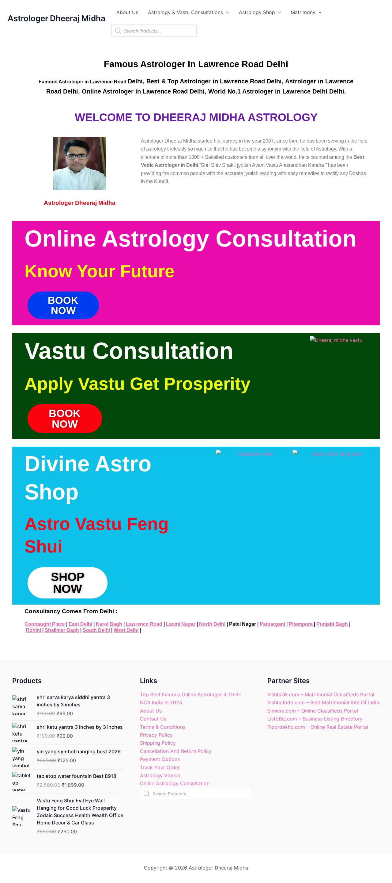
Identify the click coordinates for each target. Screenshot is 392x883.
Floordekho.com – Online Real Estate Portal (317, 727)
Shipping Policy (158, 743)
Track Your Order (160, 767)
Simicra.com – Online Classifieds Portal (312, 711)
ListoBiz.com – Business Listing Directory (315, 719)
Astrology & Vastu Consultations (185, 12)
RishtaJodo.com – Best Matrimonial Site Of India (323, 702)
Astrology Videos (160, 775)
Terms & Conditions (162, 727)
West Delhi (126, 630)
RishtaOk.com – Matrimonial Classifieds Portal (320, 694)
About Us (127, 12)
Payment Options (160, 759)
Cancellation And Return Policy (176, 751)
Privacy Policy (156, 735)
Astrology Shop (257, 12)
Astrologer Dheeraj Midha (56, 18)
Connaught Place (44, 624)
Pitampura (301, 624)
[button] (226, 12)
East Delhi (80, 624)
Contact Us (153, 719)
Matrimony (303, 12)
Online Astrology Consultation (174, 783)
